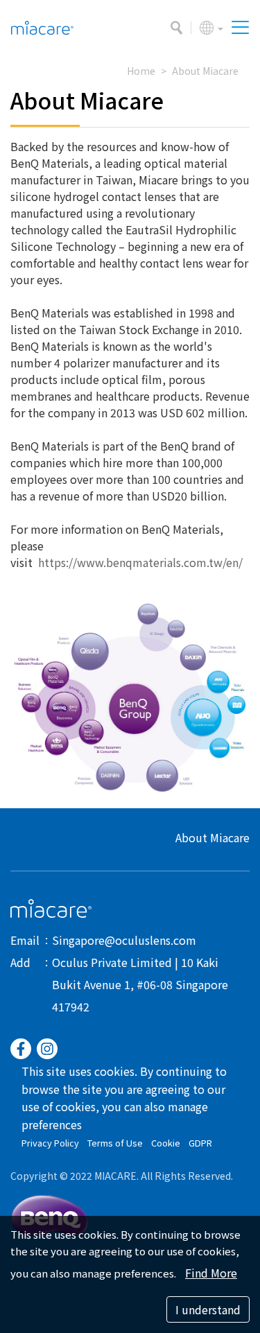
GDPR (200, 1142)
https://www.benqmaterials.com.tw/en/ (140, 562)
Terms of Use (115, 1142)
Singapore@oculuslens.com (124, 940)
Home (141, 71)
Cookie (165, 1142)
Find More (211, 1272)
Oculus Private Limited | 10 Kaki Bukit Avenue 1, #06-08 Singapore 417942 (140, 984)
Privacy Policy (50, 1142)
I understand (208, 1309)
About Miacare (205, 71)
